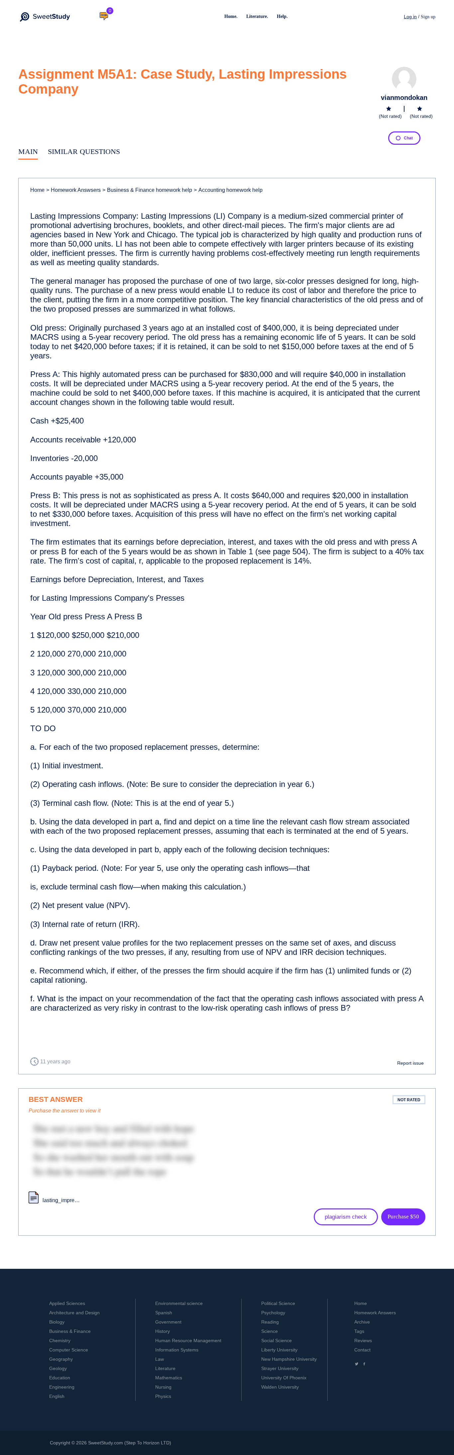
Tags (359, 1331)
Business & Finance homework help (147, 190)
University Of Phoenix (283, 1377)
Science (269, 1331)
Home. (231, 16)
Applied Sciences (67, 1303)
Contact (362, 1349)
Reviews (363, 1340)
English (56, 1396)
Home (37, 190)
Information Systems (176, 1349)
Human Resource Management (188, 1340)
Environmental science (179, 1303)
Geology (58, 1368)
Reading (270, 1322)
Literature (165, 1368)
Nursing (163, 1387)
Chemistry (59, 1340)
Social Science (276, 1340)
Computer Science (68, 1349)
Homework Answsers (73, 190)
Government (168, 1322)
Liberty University (279, 1349)
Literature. (257, 16)
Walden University (280, 1387)
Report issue (410, 1063)
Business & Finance (70, 1331)
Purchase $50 (403, 1216)
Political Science (278, 1303)
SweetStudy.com (105, 1442)
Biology (56, 1322)
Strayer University (279, 1368)
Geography (61, 1359)
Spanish (163, 1312)
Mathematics (168, 1377)
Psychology (273, 1312)
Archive (362, 1322)
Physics (163, 1396)
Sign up (428, 16)
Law (159, 1359)
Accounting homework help (228, 190)
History (162, 1331)
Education (59, 1377)
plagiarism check (346, 1217)
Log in (410, 16)
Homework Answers (375, 1312)
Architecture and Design (74, 1312)
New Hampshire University (289, 1359)
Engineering (61, 1387)
